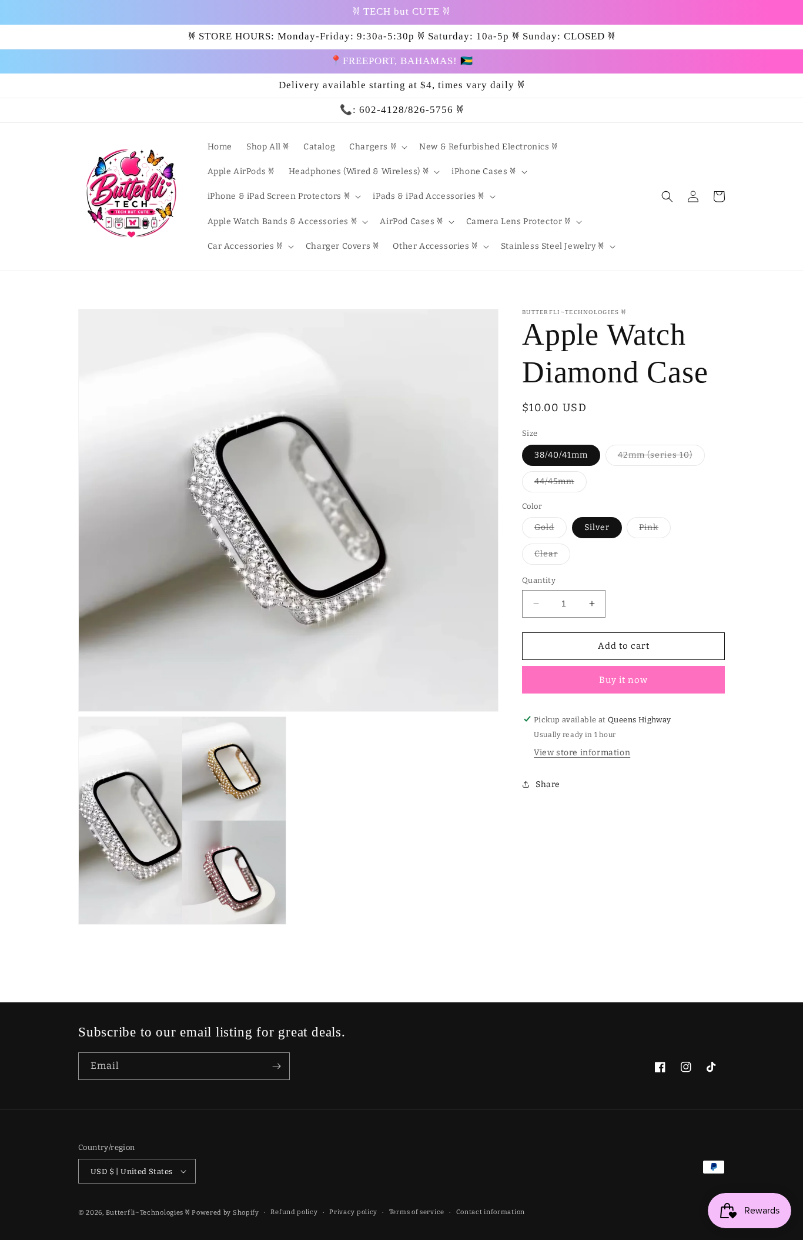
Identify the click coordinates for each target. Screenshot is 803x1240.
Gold (550, 530)
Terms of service (416, 1212)
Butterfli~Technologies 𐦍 (148, 1212)
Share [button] (548, 784)
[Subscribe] (276, 1066)
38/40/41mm (561, 454)
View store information (582, 753)
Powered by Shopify (225, 1212)
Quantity (539, 580)
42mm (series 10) (661, 457)
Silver (597, 527)
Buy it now (623, 679)
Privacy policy (353, 1212)
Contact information (490, 1212)
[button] (377, 147)
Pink (655, 530)
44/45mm (560, 483)
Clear (552, 556)
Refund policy (293, 1212)
